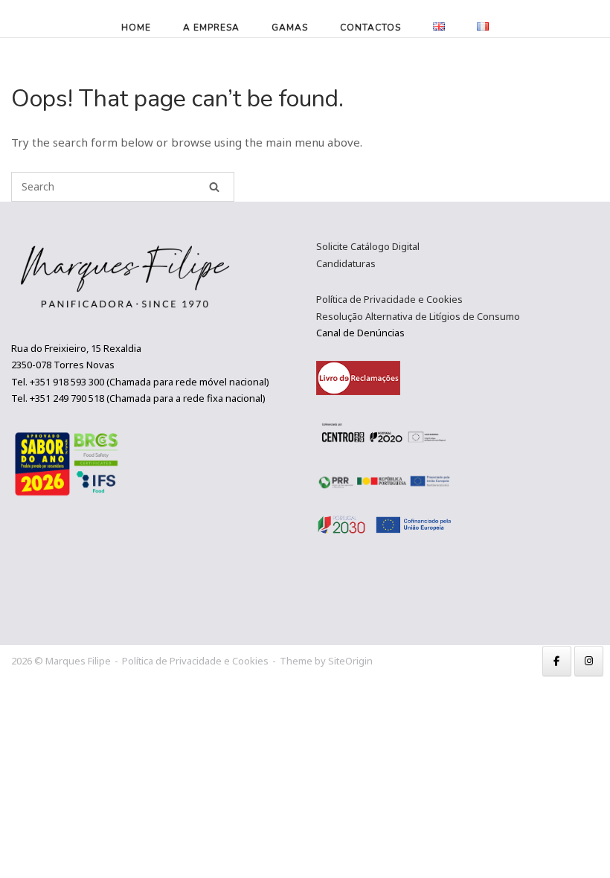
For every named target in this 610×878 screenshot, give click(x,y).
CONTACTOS (370, 27)
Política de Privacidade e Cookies (389, 299)
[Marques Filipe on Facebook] (556, 661)
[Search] (214, 187)
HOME (136, 27)
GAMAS (290, 27)
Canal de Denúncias (360, 332)
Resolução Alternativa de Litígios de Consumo (418, 316)
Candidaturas (346, 263)
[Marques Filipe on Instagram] (588, 661)
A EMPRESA (211, 27)
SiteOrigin (350, 660)
